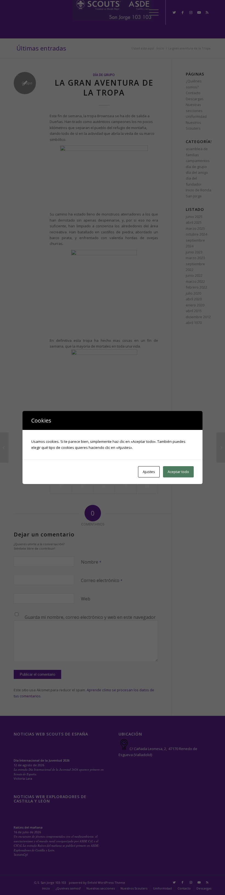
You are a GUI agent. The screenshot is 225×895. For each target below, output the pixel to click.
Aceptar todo (178, 471)
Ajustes (149, 471)
